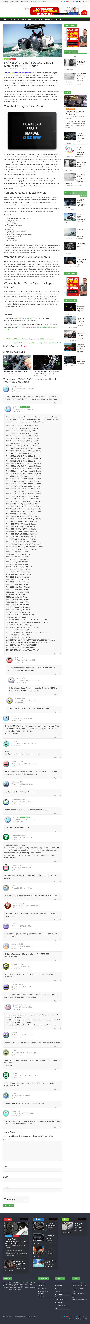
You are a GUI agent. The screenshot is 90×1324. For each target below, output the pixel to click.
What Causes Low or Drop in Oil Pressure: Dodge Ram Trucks (81, 308)
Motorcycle (22, 19)
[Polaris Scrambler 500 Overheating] (70, 75)
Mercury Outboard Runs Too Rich (50, 1262)
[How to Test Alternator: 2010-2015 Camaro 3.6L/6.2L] (9, 1260)
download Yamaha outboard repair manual (18, 73)
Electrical (16, 1236)
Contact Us (41, 1283)
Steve (18, 68)
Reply (59, 403)
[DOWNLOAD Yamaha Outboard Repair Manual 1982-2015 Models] (70, 213)
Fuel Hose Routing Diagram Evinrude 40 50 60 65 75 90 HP (81, 151)
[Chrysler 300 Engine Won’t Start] (75, 96)
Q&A (57, 19)
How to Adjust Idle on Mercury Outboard (81, 244)
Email (5, 1177)
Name (5, 1166)
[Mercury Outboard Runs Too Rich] (38, 1260)
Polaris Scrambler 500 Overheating (81, 76)
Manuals (7, 59)
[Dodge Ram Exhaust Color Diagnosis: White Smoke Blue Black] (70, 331)
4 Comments (80, 354)
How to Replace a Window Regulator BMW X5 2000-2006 (16, 1241)
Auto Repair (80, 116)
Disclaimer (41, 1296)
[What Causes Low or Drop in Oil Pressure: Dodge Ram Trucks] (70, 304)
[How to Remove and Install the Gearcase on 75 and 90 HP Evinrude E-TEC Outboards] (70, 60)
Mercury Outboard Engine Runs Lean (50, 1224)
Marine (30, 19)
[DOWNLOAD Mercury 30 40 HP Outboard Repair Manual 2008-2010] (70, 344)
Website (6, 1187)
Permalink (17, 391)
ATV (36, 19)
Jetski (41, 19)
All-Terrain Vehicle (60, 1299)
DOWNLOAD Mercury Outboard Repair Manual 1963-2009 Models (29, 339)
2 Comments (80, 340)
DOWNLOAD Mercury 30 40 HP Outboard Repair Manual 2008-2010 (81, 348)
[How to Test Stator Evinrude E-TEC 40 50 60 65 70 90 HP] (70, 160)
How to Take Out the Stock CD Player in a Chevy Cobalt (81, 320)
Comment (7, 1140)
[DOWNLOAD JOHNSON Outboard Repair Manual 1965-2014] (32, 356)
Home (66, 1318)
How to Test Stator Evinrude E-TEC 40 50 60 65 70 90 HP (81, 163)
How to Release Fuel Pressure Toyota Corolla (81, 359)
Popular (69, 193)
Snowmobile (49, 19)
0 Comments (79, 70)
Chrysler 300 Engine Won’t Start (75, 112)
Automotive (58, 1283)
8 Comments (80, 266)
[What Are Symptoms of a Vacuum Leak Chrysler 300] (70, 133)
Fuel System (58, 1302)
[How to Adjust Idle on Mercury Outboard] (70, 242)
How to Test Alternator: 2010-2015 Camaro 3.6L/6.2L (21, 1264)
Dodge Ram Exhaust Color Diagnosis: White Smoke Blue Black (81, 335)
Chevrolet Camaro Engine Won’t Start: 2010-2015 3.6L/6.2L (81, 261)
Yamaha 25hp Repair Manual (22, 318)
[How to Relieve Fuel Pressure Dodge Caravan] (38, 1247)
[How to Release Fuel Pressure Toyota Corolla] (70, 357)
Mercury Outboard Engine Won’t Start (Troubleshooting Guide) (37, 343)
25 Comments (35, 68)
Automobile (12, 19)
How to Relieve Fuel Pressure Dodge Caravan (49, 1249)
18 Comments (79, 238)
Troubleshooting (70, 108)
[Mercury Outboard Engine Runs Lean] (38, 1223)
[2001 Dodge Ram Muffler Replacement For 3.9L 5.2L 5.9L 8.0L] (67, 1223)
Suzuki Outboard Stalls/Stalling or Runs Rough (61, 372)
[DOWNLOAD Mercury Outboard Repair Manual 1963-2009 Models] (70, 198)
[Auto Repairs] (5, 19)
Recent (76, 193)
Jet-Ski (57, 1291)
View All (24, 1219)
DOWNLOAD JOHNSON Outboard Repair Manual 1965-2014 (30, 372)
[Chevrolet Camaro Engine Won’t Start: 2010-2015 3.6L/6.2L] (70, 257)
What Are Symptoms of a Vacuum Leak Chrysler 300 (81, 136)
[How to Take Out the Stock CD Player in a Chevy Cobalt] (70, 317)
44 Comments (80, 209)
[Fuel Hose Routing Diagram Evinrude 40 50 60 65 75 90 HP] (70, 147)
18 (30, 375)
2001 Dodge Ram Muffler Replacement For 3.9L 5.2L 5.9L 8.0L (79, 1226)
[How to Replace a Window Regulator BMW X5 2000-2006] (16, 1223)
